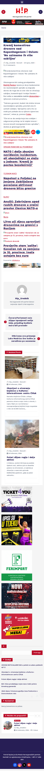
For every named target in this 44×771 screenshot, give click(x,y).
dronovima (34, 96)
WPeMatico (16, 260)
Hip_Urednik (10, 63)
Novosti (19, 63)
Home (3, 28)
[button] (36, 715)
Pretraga (37, 653)
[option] (22, 726)
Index (28, 114)
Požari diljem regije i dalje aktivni (14, 679)
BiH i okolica (19, 720)
